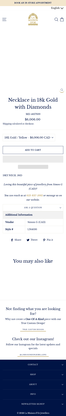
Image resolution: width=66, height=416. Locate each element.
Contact (33, 365)
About (33, 384)
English (55, 8)
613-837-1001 (35, 195)
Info (33, 394)
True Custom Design (33, 329)
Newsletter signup (32, 404)
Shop (33, 375)
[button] (33, 159)
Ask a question (33, 208)
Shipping (7, 124)
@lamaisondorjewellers (33, 355)
